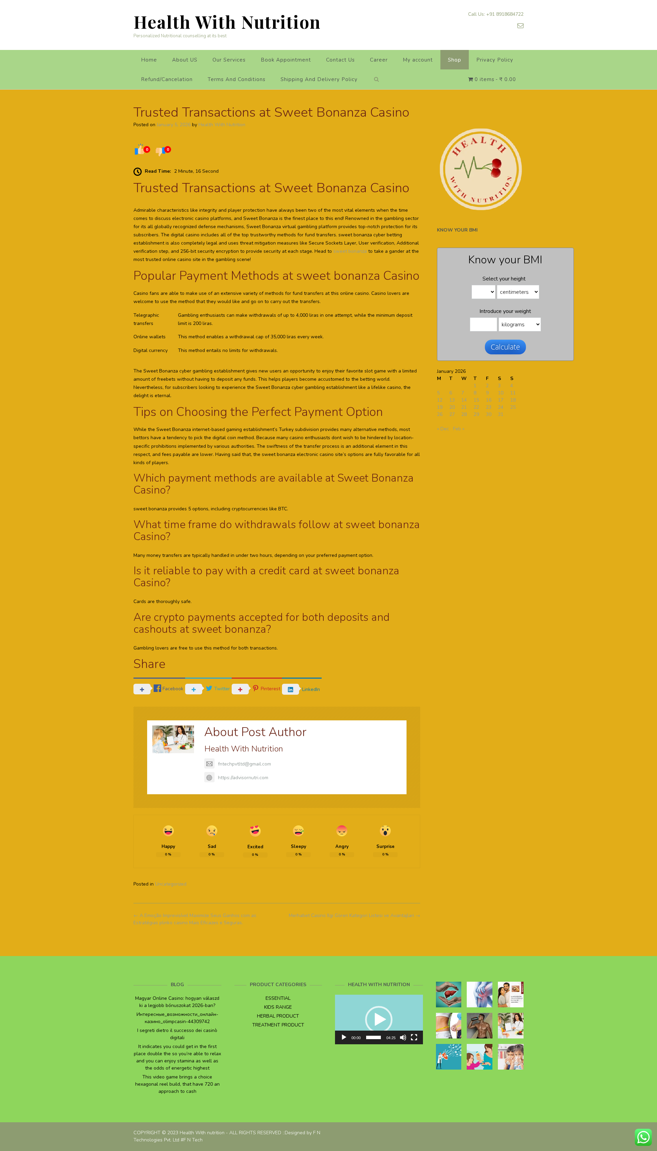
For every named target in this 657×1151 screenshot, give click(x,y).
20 (452, 407)
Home (149, 59)
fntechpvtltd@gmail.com (244, 764)
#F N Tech (192, 1140)
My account (418, 59)
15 (476, 400)
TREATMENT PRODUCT (278, 1025)
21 (464, 407)
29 (476, 414)
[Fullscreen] (414, 1037)
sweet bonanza (350, 251)
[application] (379, 1019)
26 (439, 414)
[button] (378, 1019)
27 (452, 414)
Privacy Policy (494, 59)
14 (464, 400)
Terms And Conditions (237, 79)
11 (513, 393)
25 (513, 407)
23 (488, 407)
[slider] (373, 1037)
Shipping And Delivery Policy (319, 79)
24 (500, 407)
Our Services (229, 59)
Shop (454, 59)
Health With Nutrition (227, 22)
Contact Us (340, 59)
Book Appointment (286, 59)
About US (184, 59)
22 (476, 407)
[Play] (343, 1037)
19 (439, 407)
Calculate (505, 347)
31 (500, 414)
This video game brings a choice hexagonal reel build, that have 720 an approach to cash (177, 1084)
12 (439, 400)
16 (488, 400)
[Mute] (403, 1037)
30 (488, 414)
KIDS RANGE (278, 1007)
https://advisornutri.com (243, 777)
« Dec (443, 429)
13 (452, 400)
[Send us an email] (520, 26)
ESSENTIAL (278, 998)
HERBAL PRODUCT (278, 1016)
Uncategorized (170, 884)
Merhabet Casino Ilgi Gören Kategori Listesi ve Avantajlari (354, 915)
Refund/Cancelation (167, 79)
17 (500, 400)
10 (500, 393)
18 (513, 400)
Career (379, 59)
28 (464, 414)
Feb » (458, 429)
